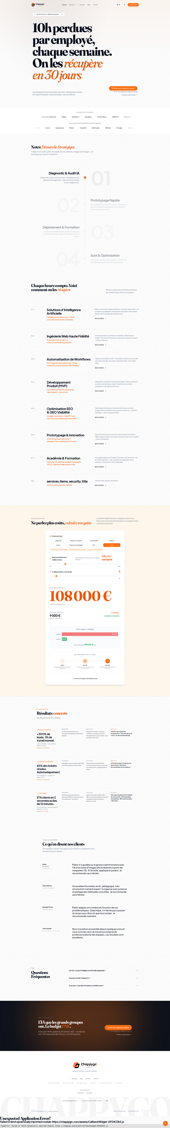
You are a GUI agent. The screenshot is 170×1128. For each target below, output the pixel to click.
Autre (111, 545)
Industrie (111, 540)
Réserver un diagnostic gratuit (124, 88)
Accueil (64, 5)
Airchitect (89, 1093)
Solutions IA (93, 1083)
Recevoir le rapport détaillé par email (86, 678)
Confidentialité (133, 1111)
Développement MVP (68, 1083)
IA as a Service (118, 1083)
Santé (58, 545)
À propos (82, 5)
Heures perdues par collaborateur (76, 558)
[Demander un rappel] (165, 1123)
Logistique (58, 540)
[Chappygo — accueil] (37, 4)
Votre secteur (57, 536)
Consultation (133, 5)
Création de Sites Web (54, 1083)
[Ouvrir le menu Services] (75, 5)
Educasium (81, 1093)
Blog (89, 5)
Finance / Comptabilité (76, 545)
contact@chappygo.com (69, 1100)
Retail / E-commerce (76, 540)
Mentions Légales (120, 1111)
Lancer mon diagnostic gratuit (118, 1027)
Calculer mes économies (129, 95)
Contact (95, 5)
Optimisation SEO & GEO (105, 1083)
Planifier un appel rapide (123, 1034)
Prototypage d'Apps (81, 1083)
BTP (94, 545)
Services (71, 5)
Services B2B (94, 540)
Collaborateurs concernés (62, 572)
